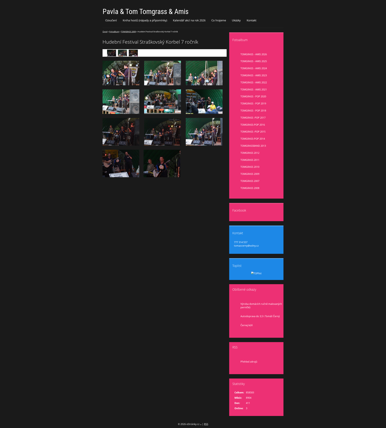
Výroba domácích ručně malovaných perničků (261, 305)
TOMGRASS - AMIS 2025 (253, 61)
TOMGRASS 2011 (249, 160)
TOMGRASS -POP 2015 (253, 131)
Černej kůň (246, 325)
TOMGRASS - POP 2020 (253, 96)
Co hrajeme (218, 20)
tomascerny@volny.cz (246, 245)
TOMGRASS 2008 (249, 188)
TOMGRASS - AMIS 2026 (253, 54)
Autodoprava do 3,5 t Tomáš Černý (260, 316)
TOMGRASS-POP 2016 (252, 124)
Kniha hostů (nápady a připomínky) (145, 20)
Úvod (105, 31)
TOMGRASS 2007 (249, 181)
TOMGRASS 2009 (128, 31)
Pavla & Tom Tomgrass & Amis (145, 11)
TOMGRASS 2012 (249, 153)
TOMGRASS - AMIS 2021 (253, 89)
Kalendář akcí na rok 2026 (189, 20)
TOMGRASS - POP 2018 (253, 110)
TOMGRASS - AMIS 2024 (253, 68)
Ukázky (236, 20)
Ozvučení (111, 20)
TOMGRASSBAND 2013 (253, 145)
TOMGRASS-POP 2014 (252, 138)
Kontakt (251, 20)
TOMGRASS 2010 (249, 166)
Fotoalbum (114, 31)
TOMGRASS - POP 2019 (253, 103)
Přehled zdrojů (248, 361)
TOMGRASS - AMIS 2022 (253, 82)
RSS (206, 424)
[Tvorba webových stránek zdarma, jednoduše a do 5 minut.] (201, 424)
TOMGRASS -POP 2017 (253, 117)
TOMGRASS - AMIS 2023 (253, 75)
